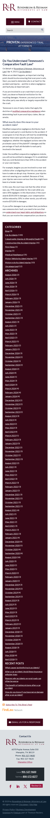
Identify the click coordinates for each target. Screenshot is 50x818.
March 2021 (10, 529)
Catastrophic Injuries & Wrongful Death (22, 239)
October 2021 (11, 502)
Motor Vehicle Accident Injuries (19, 258)
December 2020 (12, 541)
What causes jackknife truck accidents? (22, 667)
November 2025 (12, 310)
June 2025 (9, 329)
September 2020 (12, 553)
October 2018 (11, 639)
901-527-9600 (28, 755)
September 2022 (12, 459)
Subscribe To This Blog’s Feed (19, 704)
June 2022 (9, 471)
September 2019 (12, 596)
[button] (15, 22)
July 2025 (9, 325)
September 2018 (12, 643)
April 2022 (9, 479)
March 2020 (10, 573)
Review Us (36, 785)
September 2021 (12, 506)
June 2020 (9, 565)
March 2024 (10, 388)
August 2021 (10, 510)
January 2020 (11, 581)
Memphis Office (25, 762)
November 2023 (12, 404)
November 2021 (12, 498)
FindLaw (17, 812)
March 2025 (10, 341)
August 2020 (10, 557)
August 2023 (10, 416)
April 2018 (9, 659)
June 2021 (9, 518)
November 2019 (12, 588)
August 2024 (10, 369)
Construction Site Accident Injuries (20, 243)
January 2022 (11, 490)
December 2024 (12, 353)
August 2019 (10, 600)
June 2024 (9, 376)
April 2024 (9, 384)
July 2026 (9, 278)
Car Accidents (25, 71)
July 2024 (9, 372)
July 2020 (9, 561)
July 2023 (9, 420)
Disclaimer (23, 804)
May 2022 (9, 475)
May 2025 (9, 333)
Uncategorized (11, 266)
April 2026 (9, 290)
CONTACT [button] (36, 21)
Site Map (33, 804)
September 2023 (12, 412)
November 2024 (12, 357)
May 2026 (9, 286)
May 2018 (9, 655)
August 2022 (10, 463)
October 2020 (11, 549)
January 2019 (11, 628)
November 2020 (12, 545)
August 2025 (10, 322)
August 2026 (10, 274)
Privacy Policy (9, 809)
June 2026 (9, 282)
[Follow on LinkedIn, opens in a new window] (18, 786)
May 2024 (9, 380)
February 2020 (11, 577)
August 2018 (10, 647)
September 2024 (12, 365)
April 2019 (9, 616)
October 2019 (11, 592)
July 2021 (9, 514)
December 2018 (12, 632)
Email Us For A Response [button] (26, 722)
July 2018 (9, 651)
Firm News (10, 247)
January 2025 (11, 349)
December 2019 (12, 584)
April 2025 (9, 337)
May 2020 (9, 569)
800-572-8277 (30, 776)
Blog (7, 231)
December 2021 (12, 494)
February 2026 (11, 298)
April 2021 (9, 526)
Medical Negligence (14, 254)
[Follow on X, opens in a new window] (25, 786)
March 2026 (10, 294)
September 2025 (12, 318)
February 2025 (11, 345)
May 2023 (9, 427)
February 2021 (11, 533)
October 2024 (11, 361)
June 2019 (9, 608)
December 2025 (12, 306)
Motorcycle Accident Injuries (18, 262)
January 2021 (11, 537)
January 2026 (11, 302)
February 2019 (11, 624)
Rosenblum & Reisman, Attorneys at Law (29, 801)
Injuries (8, 250)
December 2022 (12, 447)
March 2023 (10, 435)
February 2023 (11, 439)
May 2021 (9, 522)
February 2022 (11, 486)
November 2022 (12, 451)
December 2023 (12, 400)
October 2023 (11, 408)
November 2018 (12, 636)
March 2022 (10, 482)
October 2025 (11, 314)
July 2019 (9, 604)
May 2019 (9, 612)
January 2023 (11, 443)
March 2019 (10, 620)
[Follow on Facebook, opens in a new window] (10, 786)
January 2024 (11, 396)
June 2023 (9, 424)
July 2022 (9, 467)
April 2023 (9, 431)
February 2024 (11, 392)
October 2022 (11, 455)
